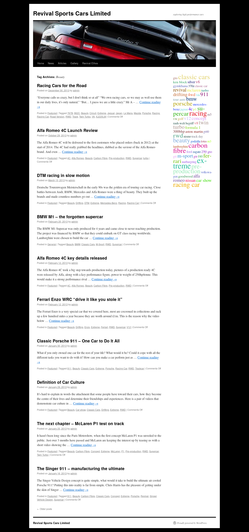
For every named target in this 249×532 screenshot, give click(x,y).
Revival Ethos (90, 63)
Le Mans (128, 113)
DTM (86, 202)
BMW (77, 244)
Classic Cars (88, 244)
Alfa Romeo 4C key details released (72, 258)
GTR (195, 156)
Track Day (197, 136)
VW (175, 118)
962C (77, 113)
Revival (145, 496)
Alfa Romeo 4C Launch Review (67, 130)
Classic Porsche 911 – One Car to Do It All (78, 341)
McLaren (115, 451)
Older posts (44, 508)
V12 (129, 327)
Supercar (137, 158)
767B (70, 113)
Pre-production (116, 158)
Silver (191, 81)
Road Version (57, 116)
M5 (209, 114)
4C (68, 158)
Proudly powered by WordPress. (192, 522)
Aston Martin (194, 131)
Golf (180, 118)
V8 (196, 122)
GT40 (206, 131)
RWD (68, 116)
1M (198, 95)
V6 (93, 116)
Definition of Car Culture (61, 382)
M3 (209, 141)
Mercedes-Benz (108, 202)
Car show (81, 409)
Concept (95, 451)
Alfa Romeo (78, 158)
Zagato (197, 152)
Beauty (84, 113)
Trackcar (139, 368)
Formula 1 (193, 127)
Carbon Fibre (101, 158)
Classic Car (201, 86)
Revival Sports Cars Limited (72, 13)
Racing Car (43, 116)
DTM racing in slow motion (63, 175)
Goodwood (185, 176)
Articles (62, 63)
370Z (191, 86)
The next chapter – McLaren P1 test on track (80, 423)
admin (76, 90)
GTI (175, 156)
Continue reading (74, 152)
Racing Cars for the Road (62, 85)
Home (40, 63)
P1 (122, 451)
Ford (189, 151)
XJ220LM (101, 116)
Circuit (92, 113)
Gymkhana (180, 85)
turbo (146, 158)
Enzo (87, 327)
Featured (52, 113)
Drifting (79, 202)
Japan (119, 113)
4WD (191, 94)
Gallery (74, 63)
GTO (175, 78)
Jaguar (111, 113)
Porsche (146, 113)
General (51, 244)
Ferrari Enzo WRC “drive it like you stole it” (79, 299)
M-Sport (100, 244)
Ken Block (180, 82)
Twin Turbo (85, 116)
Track (75, 116)
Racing (156, 113)
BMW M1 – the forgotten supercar (70, 216)
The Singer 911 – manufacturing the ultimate (80, 468)
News (51, 63)
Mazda (137, 113)
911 (69, 368)
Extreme (101, 113)
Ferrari (104, 327)
